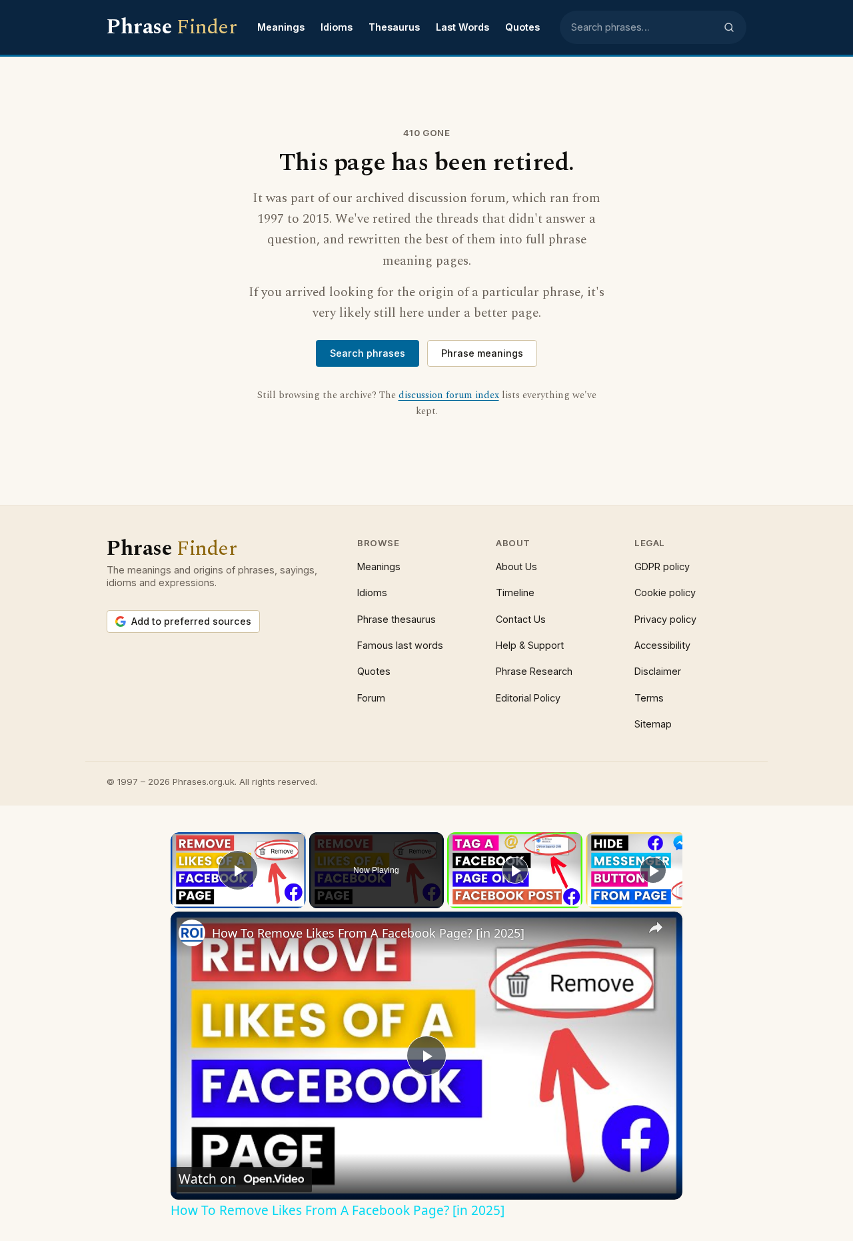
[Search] (729, 27)
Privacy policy (665, 619)
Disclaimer (657, 671)
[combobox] (643, 27)
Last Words (462, 27)
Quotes (522, 27)
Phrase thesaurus (396, 619)
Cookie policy (665, 592)
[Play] (515, 870)
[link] (192, 933)
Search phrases (367, 353)
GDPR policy (662, 566)
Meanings (281, 27)
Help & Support (530, 645)
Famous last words (400, 645)
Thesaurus (394, 27)
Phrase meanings (482, 353)
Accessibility (662, 645)
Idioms (337, 27)
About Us (516, 566)
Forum (371, 698)
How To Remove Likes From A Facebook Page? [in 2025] (368, 933)
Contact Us (521, 619)
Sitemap (653, 724)
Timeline (515, 592)
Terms (649, 698)
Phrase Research (534, 671)
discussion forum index (449, 395)
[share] (656, 928)
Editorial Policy (528, 698)
